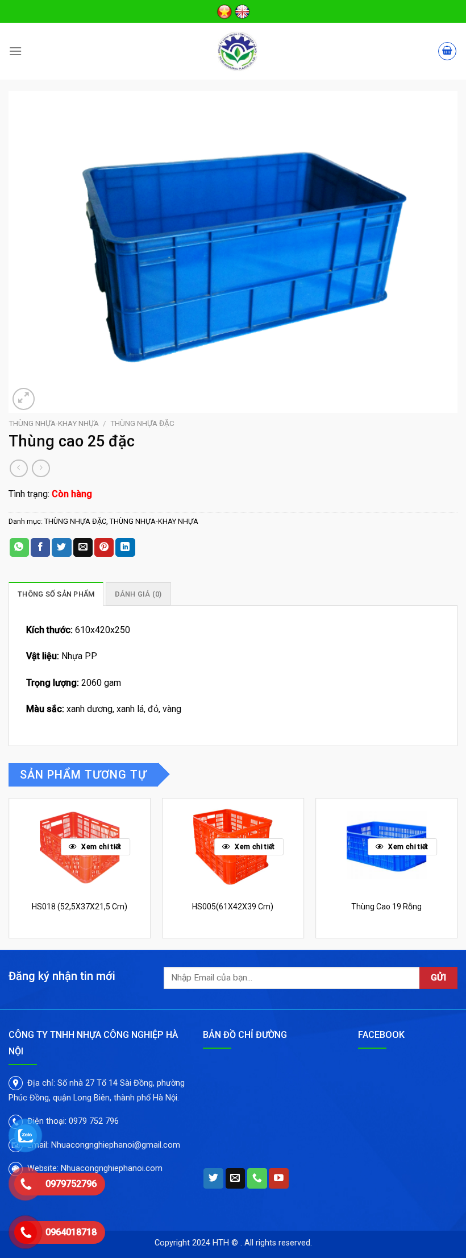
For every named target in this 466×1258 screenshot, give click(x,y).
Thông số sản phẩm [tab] (56, 594)
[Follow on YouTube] (279, 1178)
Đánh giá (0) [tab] (138, 594)
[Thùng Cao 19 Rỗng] (386, 846)
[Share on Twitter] (61, 547)
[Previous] (9, 873)
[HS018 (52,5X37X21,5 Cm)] (79, 846)
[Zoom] (24, 399)
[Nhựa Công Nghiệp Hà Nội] (237, 51)
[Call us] (257, 1178)
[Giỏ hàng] (447, 51)
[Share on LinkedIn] (125, 547)
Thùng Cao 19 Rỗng (386, 906)
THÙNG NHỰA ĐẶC (142, 423)
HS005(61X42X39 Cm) (232, 906)
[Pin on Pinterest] (104, 547)
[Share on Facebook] (40, 547)
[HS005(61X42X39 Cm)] (233, 846)
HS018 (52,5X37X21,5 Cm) (79, 906)
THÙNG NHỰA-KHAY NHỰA (54, 423)
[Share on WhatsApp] (19, 547)
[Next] (456, 873)
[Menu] (15, 51)
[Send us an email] (236, 1178)
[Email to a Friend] (83, 547)
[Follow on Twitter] (213, 1178)
